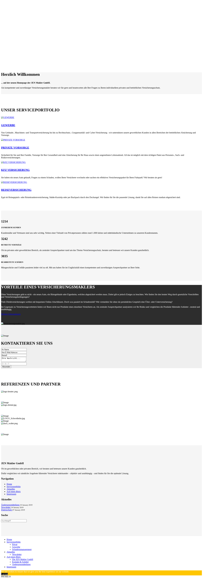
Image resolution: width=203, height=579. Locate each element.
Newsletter (17, 554)
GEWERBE (8, 125)
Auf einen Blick (14, 491)
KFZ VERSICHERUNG (15, 169)
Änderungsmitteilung (21, 564)
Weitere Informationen (11, 314)
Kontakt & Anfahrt (20, 562)
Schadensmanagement (21, 549)
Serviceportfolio (14, 486)
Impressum (11, 494)
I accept (4, 574)
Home (9, 484)
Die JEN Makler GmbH (22, 559)
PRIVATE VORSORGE (15, 147)
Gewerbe (16, 547)
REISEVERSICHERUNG (16, 189)
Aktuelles (11, 489)
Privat (14, 544)
